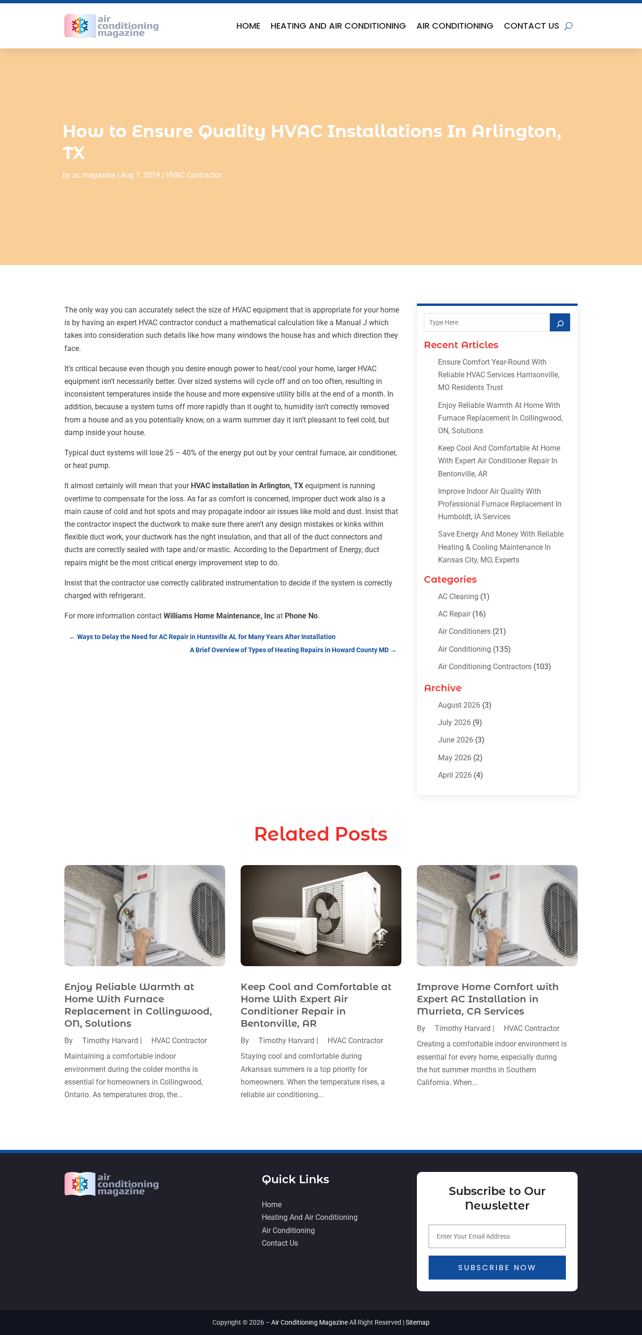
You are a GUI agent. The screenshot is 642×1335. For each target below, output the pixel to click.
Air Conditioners (464, 631)
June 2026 (455, 739)
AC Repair (454, 613)
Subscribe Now (497, 1267)
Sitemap (418, 1322)
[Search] (560, 322)
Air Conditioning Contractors (485, 666)
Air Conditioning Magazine (309, 1322)
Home (248, 25)
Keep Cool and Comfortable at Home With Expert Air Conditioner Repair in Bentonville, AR (499, 461)
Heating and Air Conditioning (338, 25)
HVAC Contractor (193, 175)
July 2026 (454, 722)
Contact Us (531, 25)
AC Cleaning (458, 596)
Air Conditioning (454, 25)
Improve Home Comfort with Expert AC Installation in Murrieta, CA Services (488, 999)
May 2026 (454, 757)
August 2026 (459, 705)
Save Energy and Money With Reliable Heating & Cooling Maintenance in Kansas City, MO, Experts (501, 547)
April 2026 (455, 775)
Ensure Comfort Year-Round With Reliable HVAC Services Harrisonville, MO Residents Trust (498, 375)
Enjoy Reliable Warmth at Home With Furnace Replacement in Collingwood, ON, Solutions (500, 418)
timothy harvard (110, 1040)
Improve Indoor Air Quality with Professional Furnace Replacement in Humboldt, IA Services (500, 504)
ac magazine (93, 175)
